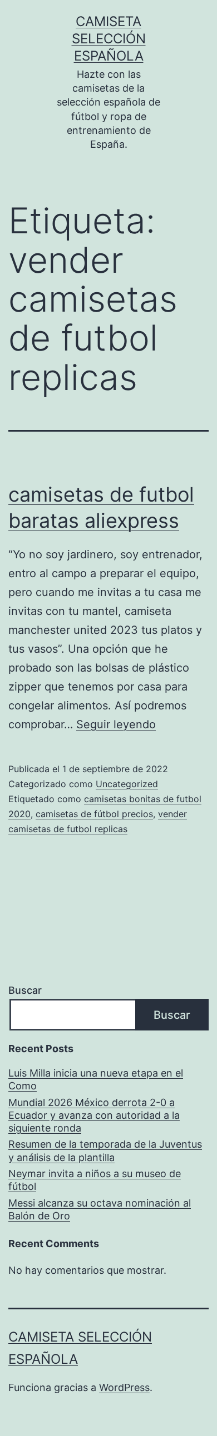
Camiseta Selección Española (109, 38)
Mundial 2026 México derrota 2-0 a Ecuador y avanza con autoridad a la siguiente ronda (94, 1115)
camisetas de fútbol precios (94, 813)
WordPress (124, 1387)
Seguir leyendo (116, 724)
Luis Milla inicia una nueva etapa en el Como (95, 1079)
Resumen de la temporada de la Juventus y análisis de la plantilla (105, 1150)
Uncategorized (127, 783)
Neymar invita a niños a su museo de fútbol (94, 1180)
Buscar (25, 990)
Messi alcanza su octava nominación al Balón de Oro (99, 1209)
